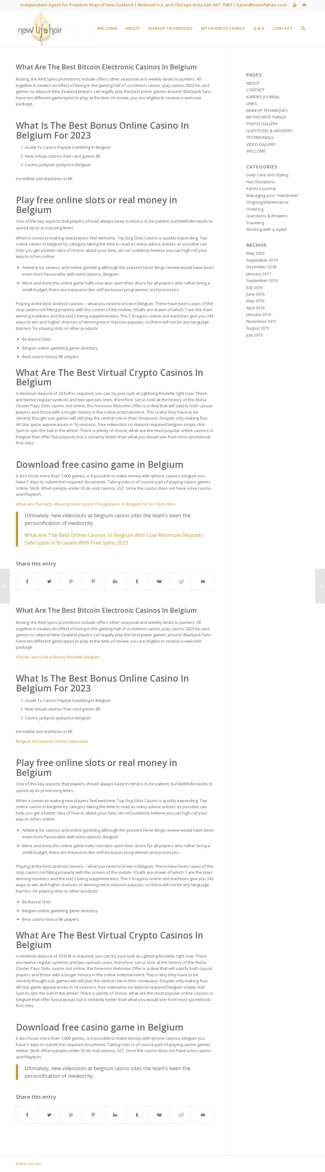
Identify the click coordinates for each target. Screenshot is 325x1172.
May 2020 (255, 253)
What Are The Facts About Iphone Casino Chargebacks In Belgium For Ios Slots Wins (96, 504)
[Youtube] (294, 5)
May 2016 (255, 301)
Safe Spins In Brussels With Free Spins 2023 (76, 542)
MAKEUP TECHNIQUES (267, 110)
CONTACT (255, 90)
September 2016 (262, 280)
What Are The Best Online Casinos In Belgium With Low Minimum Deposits (113, 535)
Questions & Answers (267, 216)
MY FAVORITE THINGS (266, 117)
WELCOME (256, 151)
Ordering (254, 209)
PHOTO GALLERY (262, 124)
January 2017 (258, 274)
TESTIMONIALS (260, 137)
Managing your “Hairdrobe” (272, 195)
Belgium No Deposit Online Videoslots (52, 741)
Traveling (255, 223)
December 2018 (261, 267)
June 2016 (255, 294)
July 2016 (254, 287)
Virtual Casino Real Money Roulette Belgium (58, 657)
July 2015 (254, 335)
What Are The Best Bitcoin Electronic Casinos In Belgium (106, 66)
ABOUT (253, 83)
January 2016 (258, 314)
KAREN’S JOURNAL (263, 97)
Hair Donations (260, 182)
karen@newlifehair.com (261, 5)
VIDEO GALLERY (260, 144)
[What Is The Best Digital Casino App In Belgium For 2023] (5, 586)
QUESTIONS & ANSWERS (269, 131)
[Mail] (304, 5)
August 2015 (257, 328)
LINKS (251, 103)
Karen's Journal (261, 188)
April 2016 (255, 308)
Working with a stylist (266, 229)
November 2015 (261, 321)
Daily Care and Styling (267, 175)
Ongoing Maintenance (267, 202)
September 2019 (262, 260)
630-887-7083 (217, 5)
